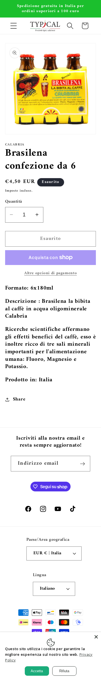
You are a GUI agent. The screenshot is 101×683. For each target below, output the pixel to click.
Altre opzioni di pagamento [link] (50, 273)
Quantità (13, 202)
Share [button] (19, 399)
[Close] (96, 637)
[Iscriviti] (82, 463)
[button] (13, 25)
